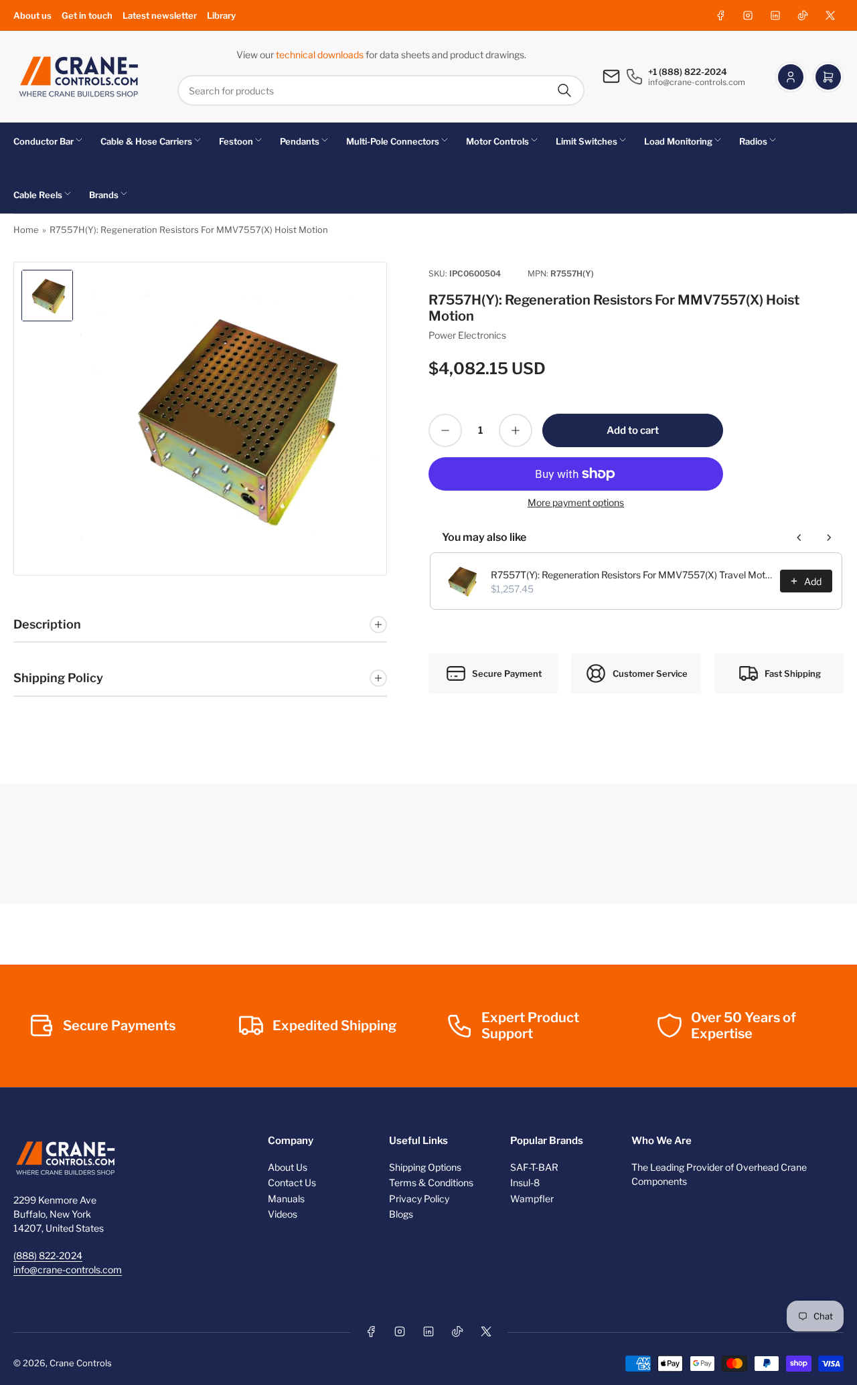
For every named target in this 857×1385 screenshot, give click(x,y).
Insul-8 (525, 1182)
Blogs (401, 1214)
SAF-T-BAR (534, 1167)
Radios (753, 141)
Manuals (286, 1198)
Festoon (236, 141)
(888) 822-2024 (47, 1255)
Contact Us (292, 1182)
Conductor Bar (43, 141)
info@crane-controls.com (67, 1269)
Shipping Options (425, 1167)
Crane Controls (81, 1363)
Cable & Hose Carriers (146, 141)
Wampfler (532, 1198)
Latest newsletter (160, 15)
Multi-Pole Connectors (392, 141)
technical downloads (321, 54)
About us (32, 15)
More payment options (576, 502)
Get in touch (87, 15)
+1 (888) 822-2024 (687, 71)
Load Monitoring (678, 141)
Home (26, 229)
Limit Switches (586, 141)
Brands (104, 194)
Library (221, 15)
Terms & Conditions (431, 1182)
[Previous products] (799, 537)
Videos (282, 1214)
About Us (287, 1167)
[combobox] (381, 90)
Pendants (299, 141)
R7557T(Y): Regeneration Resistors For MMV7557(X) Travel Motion (631, 574)
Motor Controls (497, 141)
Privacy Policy (419, 1198)
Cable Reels (37, 194)
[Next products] (829, 537)
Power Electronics (467, 335)
